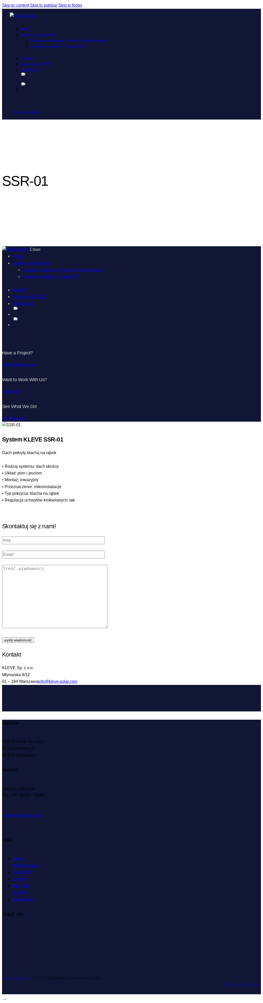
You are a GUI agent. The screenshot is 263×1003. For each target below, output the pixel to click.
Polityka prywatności (242, 984)
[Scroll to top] (5, 997)
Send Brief (11, 391)
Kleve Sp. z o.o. (16, 978)
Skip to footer (70, 5)
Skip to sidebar (43, 5)
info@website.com (19, 364)
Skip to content (15, 5)
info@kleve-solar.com (57, 681)
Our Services (14, 418)
